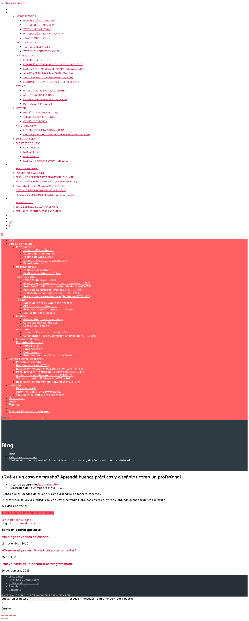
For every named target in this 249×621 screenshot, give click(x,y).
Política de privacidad (24, 583)
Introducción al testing (38, 250)
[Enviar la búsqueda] (43, 418)
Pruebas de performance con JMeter (48, 309)
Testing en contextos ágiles (42, 273)
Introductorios (26, 247)
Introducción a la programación (45, 260)
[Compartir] (10, 615)
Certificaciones (26, 276)
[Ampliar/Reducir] (2, 615)
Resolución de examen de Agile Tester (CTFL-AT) (56, 296)
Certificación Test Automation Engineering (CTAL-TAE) (60, 335)
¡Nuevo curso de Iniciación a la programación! (37, 564)
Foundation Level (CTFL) (39, 280)
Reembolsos (17, 586)
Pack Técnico (32, 352)
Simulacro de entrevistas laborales (40, 395)
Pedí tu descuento (28, 362)
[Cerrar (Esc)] (14, 615)
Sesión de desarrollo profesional (38, 391)
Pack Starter (32, 345)
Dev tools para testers (39, 312)
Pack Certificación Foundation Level (47, 355)
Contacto (15, 589)
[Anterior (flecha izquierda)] (2, 618)
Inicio (12, 240)
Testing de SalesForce (38, 257)
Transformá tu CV (35, 263)
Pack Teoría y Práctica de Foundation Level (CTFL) (58, 286)
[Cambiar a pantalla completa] (6, 615)
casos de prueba (27, 523)
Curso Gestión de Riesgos (40, 322)
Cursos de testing (21, 243)
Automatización (27, 329)
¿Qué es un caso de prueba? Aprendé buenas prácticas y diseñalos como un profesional (69, 460)
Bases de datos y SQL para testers (47, 303)
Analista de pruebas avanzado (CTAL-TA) (52, 289)
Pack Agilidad (32, 349)
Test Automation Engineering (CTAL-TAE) (51, 293)
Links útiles (16, 576)
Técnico (21, 299)
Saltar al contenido (14, 3)
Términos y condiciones (24, 580)
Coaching (15, 385)
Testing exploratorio (37, 270)
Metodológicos (26, 266)
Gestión (21, 316)
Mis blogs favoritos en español (25, 537)
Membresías (17, 398)
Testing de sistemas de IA (41, 253)
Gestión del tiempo (36, 326)
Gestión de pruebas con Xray (43, 319)
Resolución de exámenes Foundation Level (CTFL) (56, 283)
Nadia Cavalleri (49, 484)
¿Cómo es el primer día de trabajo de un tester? (38, 550)
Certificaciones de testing (26, 358)
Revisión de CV (26, 388)
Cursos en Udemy (27, 339)
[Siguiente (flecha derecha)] (6, 618)
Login (12, 401)
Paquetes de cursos (29, 342)
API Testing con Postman (40, 306)
